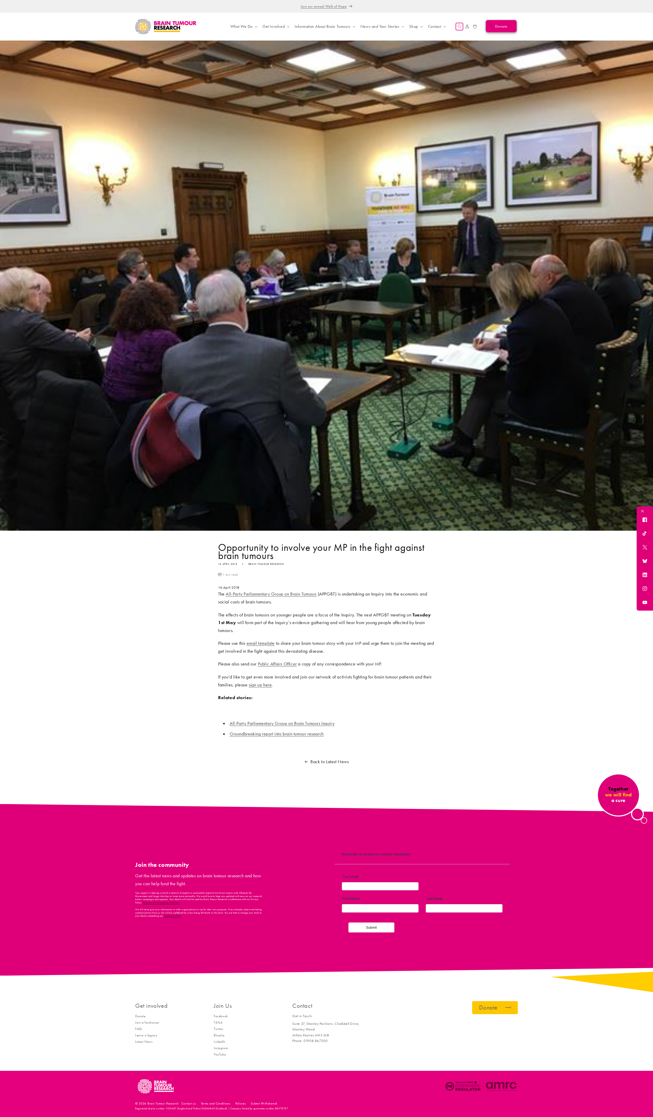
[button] (243, 26)
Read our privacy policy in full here (161, 902)
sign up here (260, 685)
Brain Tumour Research (163, 1103)
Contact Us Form (172, 916)
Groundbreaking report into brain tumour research (277, 734)
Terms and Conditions (215, 1103)
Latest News (144, 1041)
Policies (240, 1103)
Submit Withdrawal (264, 1103)
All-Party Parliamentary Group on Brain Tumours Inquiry (282, 723)
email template (261, 643)
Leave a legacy (146, 1035)
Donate (140, 1016)
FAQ (138, 1029)
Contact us (188, 1103)
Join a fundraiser (147, 1022)
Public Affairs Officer (277, 664)
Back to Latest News (329, 761)
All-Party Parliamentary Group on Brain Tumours (271, 594)
